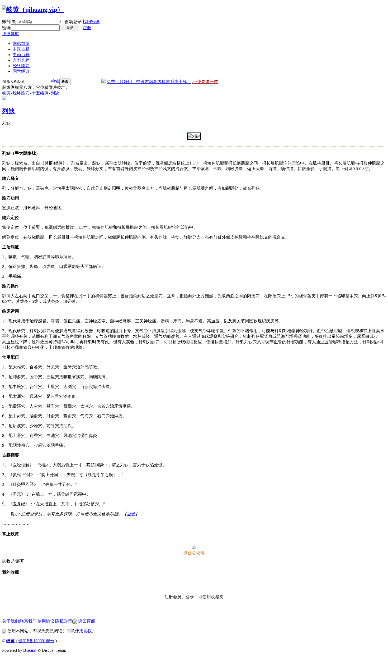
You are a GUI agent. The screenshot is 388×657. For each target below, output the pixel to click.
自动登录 (73, 22)
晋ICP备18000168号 (36, 640)
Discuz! (29, 650)
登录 (131, 514)
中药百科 (21, 54)
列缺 (55, 93)
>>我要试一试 (205, 81)
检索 (55, 81)
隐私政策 (63, 621)
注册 (87, 27)
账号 (6, 21)
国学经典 (21, 71)
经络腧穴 (21, 65)
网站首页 (21, 43)
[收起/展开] (13, 561)
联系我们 (28, 621)
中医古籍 (21, 49)
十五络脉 (40, 93)
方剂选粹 (21, 60)
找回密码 (91, 21)
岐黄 (6, 93)
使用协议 (45, 621)
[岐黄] (33, 9)
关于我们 (10, 621)
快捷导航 (10, 33)
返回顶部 (86, 621)
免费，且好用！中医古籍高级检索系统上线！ (149, 81)
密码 (6, 27)
